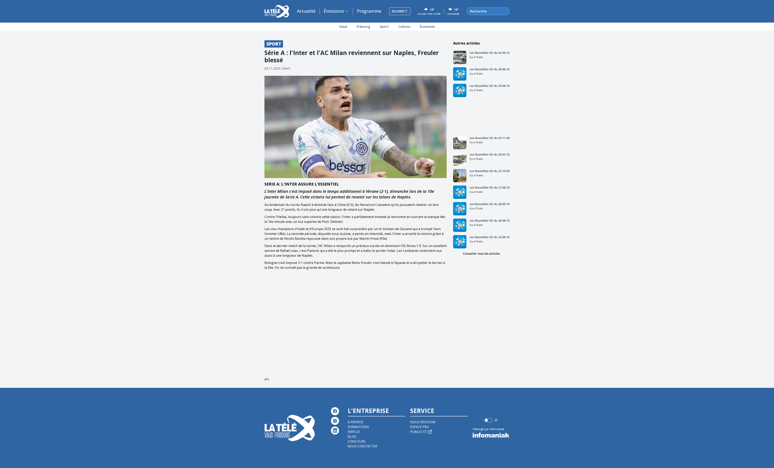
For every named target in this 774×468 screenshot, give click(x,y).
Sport (384, 26)
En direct (400, 11)
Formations (358, 427)
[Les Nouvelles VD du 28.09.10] (459, 208)
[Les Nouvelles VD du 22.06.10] (459, 241)
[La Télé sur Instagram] (335, 420)
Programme (369, 11)
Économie (427, 26)
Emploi (354, 432)
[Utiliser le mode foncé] (496, 420)
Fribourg (363, 26)
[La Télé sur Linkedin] (335, 430)
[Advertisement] (355, 323)
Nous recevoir (422, 422)
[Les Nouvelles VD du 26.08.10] (459, 225)
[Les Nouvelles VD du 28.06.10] (459, 74)
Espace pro (419, 427)
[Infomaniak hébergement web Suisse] (491, 435)
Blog (352, 436)
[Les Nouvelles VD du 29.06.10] (459, 90)
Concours (356, 441)
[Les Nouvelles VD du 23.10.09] (459, 175)
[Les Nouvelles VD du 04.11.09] (459, 142)
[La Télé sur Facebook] (335, 411)
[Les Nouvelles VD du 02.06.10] (459, 57)
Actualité (306, 11)
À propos (355, 422)
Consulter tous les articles (481, 253)
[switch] (488, 420)
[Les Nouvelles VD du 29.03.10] (459, 159)
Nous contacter (362, 446)
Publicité (418, 432)
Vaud (343, 26)
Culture (404, 26)
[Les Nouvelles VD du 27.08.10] (459, 192)
